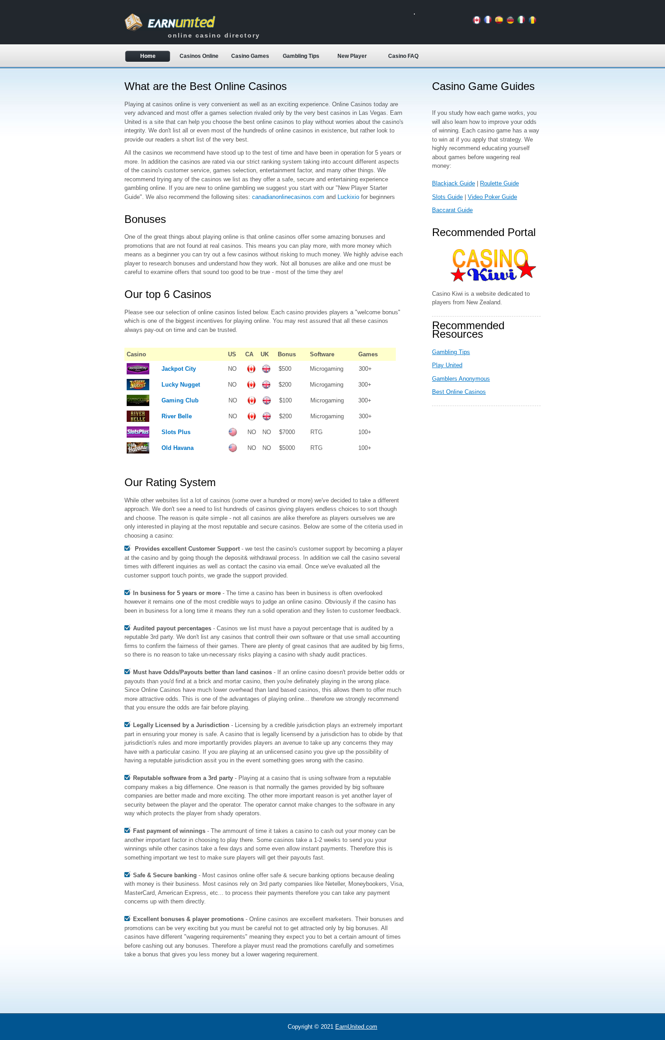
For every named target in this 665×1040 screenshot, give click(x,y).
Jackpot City (179, 368)
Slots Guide (447, 197)
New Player (352, 56)
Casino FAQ (403, 56)
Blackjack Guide (453, 183)
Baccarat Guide (452, 210)
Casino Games (250, 56)
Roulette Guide (499, 183)
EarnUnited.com (356, 1026)
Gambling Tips (301, 56)
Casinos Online (199, 56)
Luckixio (348, 197)
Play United (447, 365)
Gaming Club (180, 400)
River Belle (177, 416)
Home (148, 56)
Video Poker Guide (492, 197)
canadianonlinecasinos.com (288, 197)
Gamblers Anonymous (461, 378)
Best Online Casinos (459, 391)
